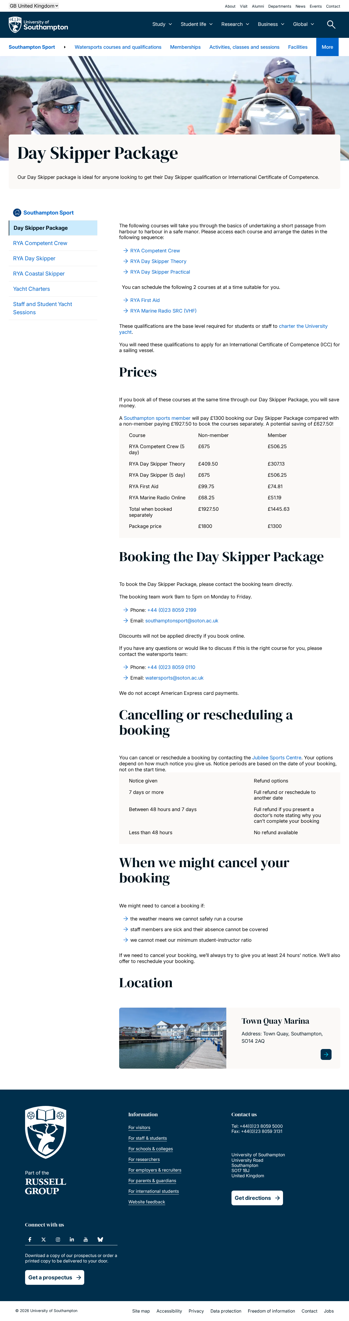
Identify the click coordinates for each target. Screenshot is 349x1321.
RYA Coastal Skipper (39, 273)
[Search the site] (329, 24)
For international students (153, 1191)
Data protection (225, 1311)
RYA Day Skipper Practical (160, 272)
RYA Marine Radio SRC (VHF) (163, 311)
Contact (333, 6)
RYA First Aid (145, 300)
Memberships (185, 47)
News (300, 6)
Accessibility (169, 1311)
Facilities (298, 47)
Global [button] (300, 24)
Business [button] (268, 24)
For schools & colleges (150, 1148)
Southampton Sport (32, 47)
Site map (141, 1311)
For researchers (144, 1159)
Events (316, 6)
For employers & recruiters (154, 1170)
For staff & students (147, 1138)
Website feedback (146, 1201)
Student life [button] (193, 24)
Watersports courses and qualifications (118, 47)
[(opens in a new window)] (30, 1239)
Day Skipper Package (41, 228)
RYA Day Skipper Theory (158, 261)
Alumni (258, 6)
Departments (279, 6)
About (230, 6)
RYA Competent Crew (40, 243)
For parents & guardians (152, 1180)
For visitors (139, 1127)
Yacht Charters (31, 289)
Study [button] (159, 24)
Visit (244, 6)
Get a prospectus (50, 1277)
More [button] (327, 47)
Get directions (253, 1198)
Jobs (329, 1311)
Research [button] (232, 24)
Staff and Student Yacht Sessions (42, 308)
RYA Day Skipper (34, 258)
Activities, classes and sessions (244, 47)
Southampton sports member (157, 418)
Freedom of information (271, 1311)
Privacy (196, 1311)
